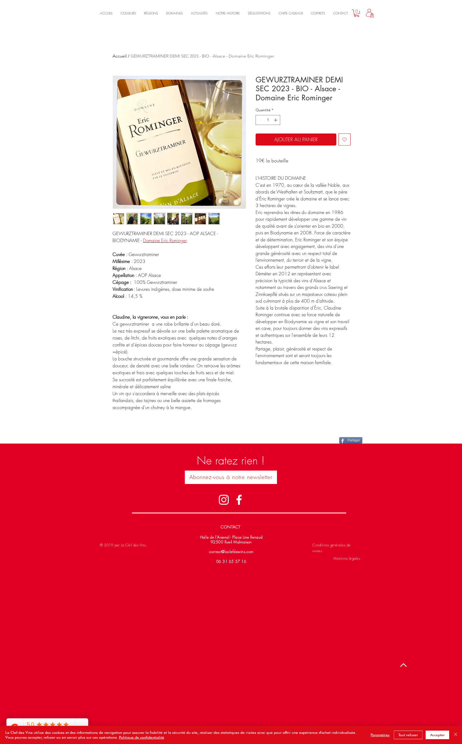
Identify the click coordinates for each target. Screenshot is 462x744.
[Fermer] (455, 735)
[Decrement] (259, 120)
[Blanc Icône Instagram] (223, 499)
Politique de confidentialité (141, 737)
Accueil (120, 56)
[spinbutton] (268, 120)
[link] (356, 13)
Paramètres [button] (380, 735)
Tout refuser (408, 735)
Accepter (437, 735)
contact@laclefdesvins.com (231, 551)
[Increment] (276, 120)
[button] (231, 477)
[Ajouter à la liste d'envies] (344, 139)
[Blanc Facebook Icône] (239, 499)
